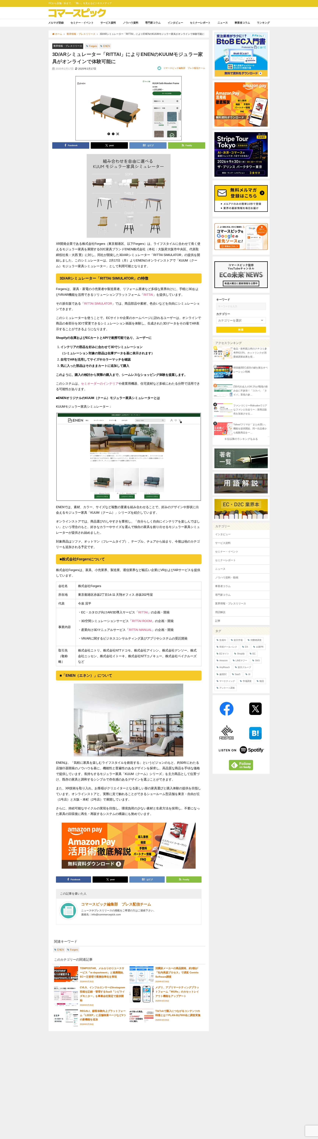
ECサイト (224, 654)
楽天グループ (244, 667)
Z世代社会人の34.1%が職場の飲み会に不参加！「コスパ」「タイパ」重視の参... (250, 390)
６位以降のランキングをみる (241, 439)
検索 (241, 329)
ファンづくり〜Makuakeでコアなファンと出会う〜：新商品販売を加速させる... (250, 409)
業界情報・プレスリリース (67, 46)
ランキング (263, 22)
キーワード (223, 299)
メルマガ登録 (56, 22)
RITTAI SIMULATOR (98, 303)
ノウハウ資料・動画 (226, 577)
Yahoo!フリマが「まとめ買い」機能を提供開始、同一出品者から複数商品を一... (250, 428)
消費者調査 (256, 640)
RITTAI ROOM (142, 620)
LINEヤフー (241, 660)
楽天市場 (238, 640)
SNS (257, 660)
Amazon (223, 660)
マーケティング (227, 681)
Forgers (93, 46)
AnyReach (224, 667)
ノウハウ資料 (130, 22)
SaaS (237, 674)
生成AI (222, 640)
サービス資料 (108, 22)
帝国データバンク (228, 647)
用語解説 (220, 612)
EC (254, 654)
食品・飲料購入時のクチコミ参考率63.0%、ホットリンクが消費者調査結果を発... (250, 352)
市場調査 (247, 681)
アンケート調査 (227, 688)
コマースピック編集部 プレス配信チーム (184, 68)
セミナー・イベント (82, 22)
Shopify (241, 654)
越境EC (223, 674)
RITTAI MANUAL (140, 629)
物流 (261, 681)
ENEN (106, 46)
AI (249, 674)
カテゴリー (223, 313)
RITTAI (148, 294)
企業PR (260, 647)
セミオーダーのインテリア (100, 383)
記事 (217, 620)
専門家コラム (153, 22)
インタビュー (175, 22)
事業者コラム (242, 22)
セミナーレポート (200, 22)
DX (246, 647)
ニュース (223, 22)
